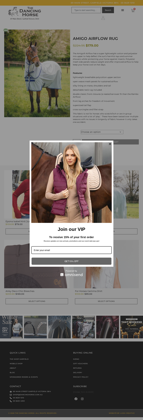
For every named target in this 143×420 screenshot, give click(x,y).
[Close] (110, 144)
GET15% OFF (72, 261)
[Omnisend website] (71, 273)
